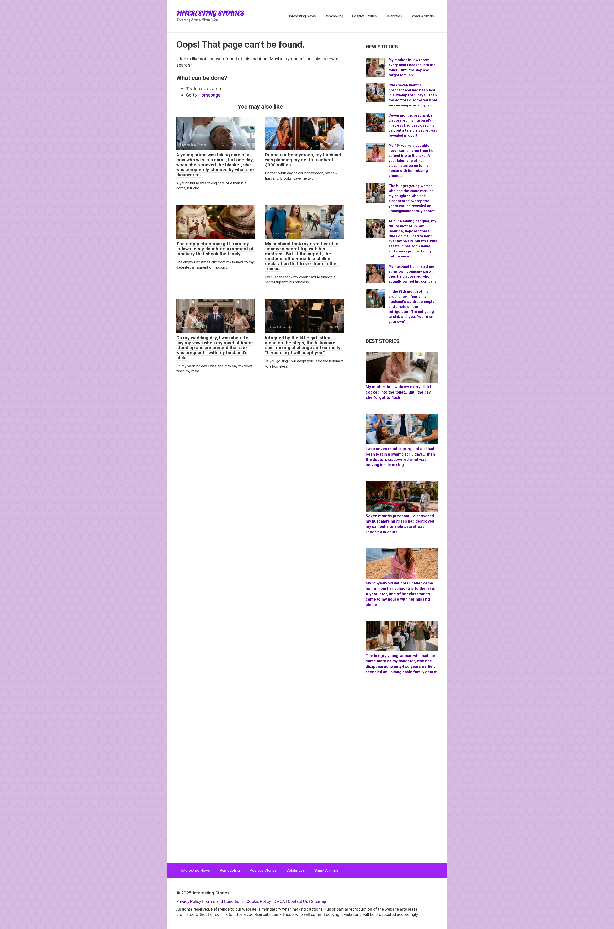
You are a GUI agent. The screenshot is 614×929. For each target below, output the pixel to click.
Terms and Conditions (224, 901)
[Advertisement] (402, 774)
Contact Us (298, 901)
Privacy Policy (188, 901)
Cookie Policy (259, 901)
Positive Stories (364, 16)
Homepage (209, 95)
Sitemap (318, 901)
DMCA (279, 901)
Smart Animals (422, 16)
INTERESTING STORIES (210, 13)
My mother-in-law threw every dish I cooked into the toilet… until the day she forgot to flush (398, 392)
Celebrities (393, 16)
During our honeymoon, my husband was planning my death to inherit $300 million (303, 160)
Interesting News (302, 16)
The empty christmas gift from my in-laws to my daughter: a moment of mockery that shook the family (215, 249)
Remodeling (334, 16)
